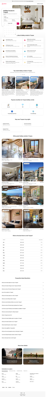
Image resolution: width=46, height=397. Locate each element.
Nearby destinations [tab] (5, 370)
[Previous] (21, 74)
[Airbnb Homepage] (4, 3)
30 (15, 34)
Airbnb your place (40, 3)
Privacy (21, 395)
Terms (24, 395)
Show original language (29, 1)
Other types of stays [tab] (12, 370)
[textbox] (7, 20)
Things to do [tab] (25, 370)
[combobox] (11, 17)
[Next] (24, 74)
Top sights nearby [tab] (19, 370)
